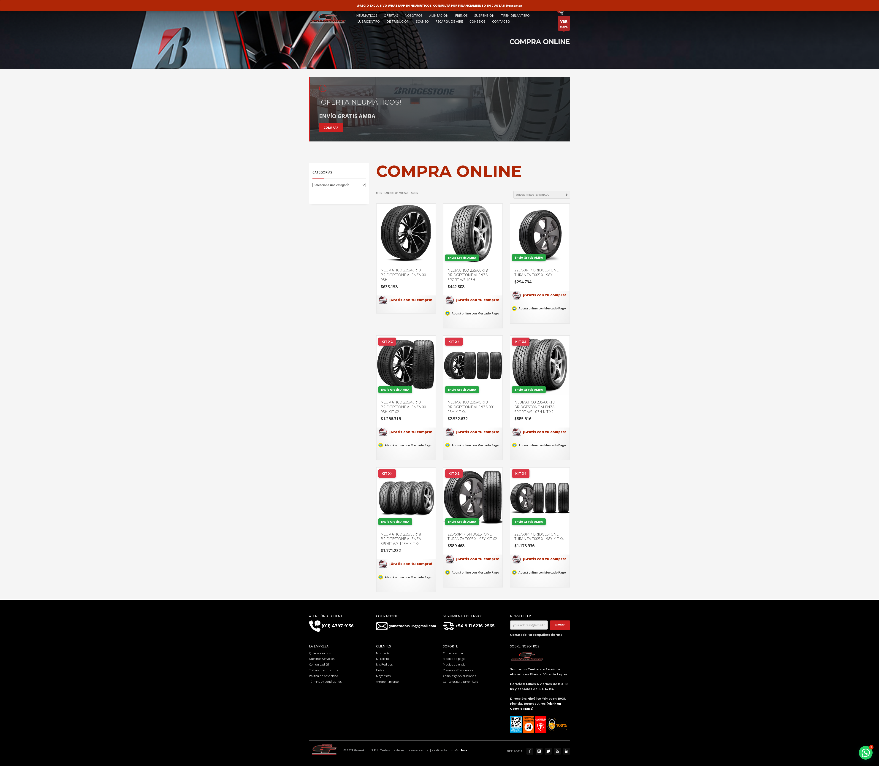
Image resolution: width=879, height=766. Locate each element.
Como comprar (453, 653)
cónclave (460, 750)
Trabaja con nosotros (323, 670)
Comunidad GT (319, 664)
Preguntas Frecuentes (458, 670)
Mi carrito (382, 659)
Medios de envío (454, 664)
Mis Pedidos (384, 664)
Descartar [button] (514, 5)
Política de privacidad (323, 676)
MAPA (564, 24)
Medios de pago (454, 659)
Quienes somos (320, 653)
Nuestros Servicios (321, 659)
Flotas (380, 670)
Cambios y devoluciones (459, 676)
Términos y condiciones (325, 681)
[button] (866, 753)
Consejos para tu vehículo (460, 681)
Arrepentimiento (387, 681)
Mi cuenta (383, 653)
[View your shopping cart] (561, 13)
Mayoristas (383, 676)
